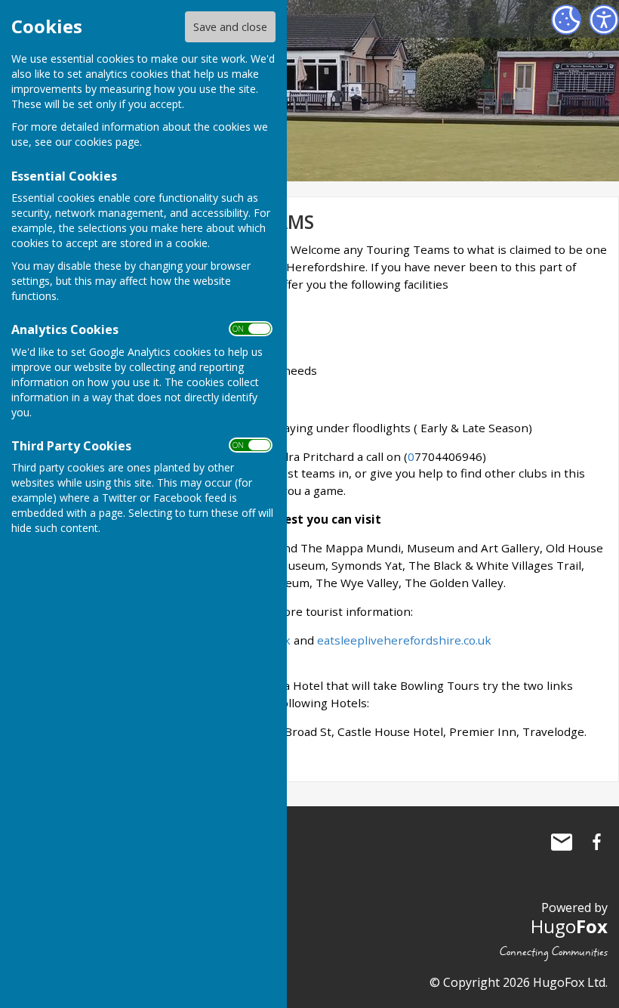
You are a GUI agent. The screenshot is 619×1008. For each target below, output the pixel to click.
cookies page (107, 142)
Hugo (569, 926)
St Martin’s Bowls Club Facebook (596, 841)
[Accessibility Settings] (604, 20)
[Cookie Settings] (566, 20)
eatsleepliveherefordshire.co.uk (404, 640)
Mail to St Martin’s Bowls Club (561, 841)
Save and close (230, 27)
